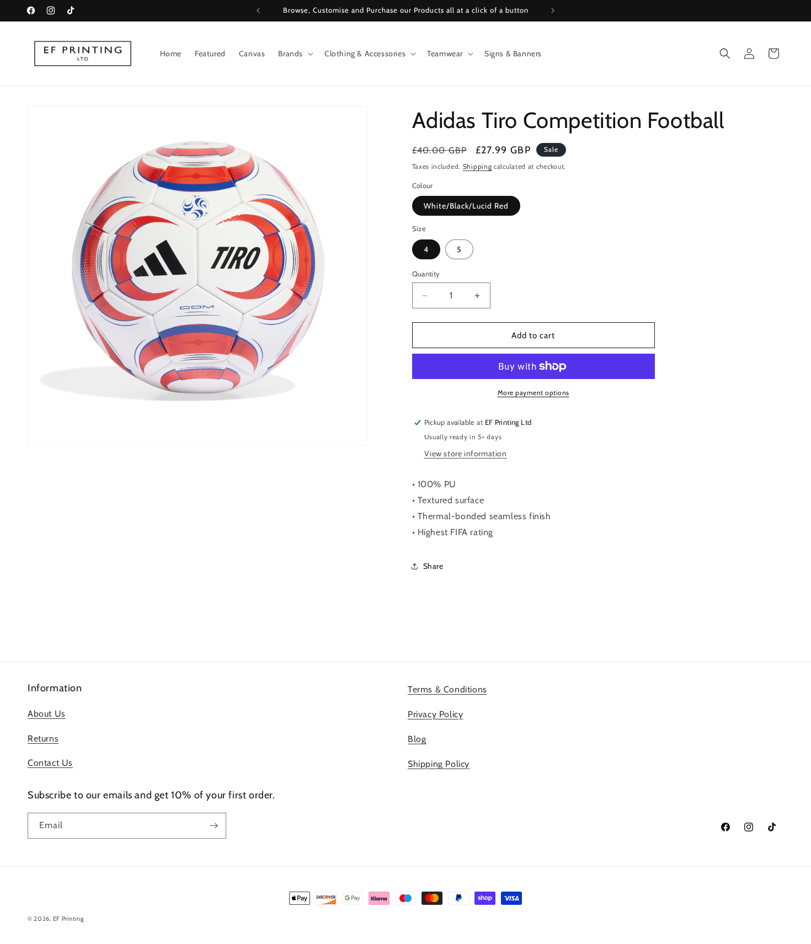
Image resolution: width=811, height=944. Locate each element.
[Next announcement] (553, 10)
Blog (417, 739)
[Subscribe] (213, 826)
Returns (43, 738)
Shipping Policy (438, 764)
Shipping (477, 166)
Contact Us (50, 763)
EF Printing (68, 918)
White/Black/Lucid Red (466, 206)
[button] (294, 53)
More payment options (533, 392)
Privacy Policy (435, 714)
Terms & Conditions (447, 689)
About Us (47, 713)
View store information (465, 453)
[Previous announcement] (258, 10)
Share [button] (433, 566)
